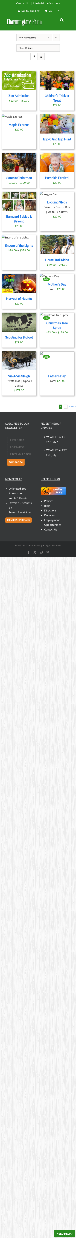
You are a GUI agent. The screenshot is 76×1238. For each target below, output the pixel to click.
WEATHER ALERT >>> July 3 (56, 452)
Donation (49, 515)
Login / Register (30, 10)
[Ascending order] (56, 37)
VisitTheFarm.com (31, 545)
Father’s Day (57, 376)
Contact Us (50, 529)
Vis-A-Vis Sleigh (19, 376)
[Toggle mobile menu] (69, 20)
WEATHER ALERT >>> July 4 (56, 439)
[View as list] (40, 56)
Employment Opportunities (52, 522)
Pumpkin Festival (57, 178)
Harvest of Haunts (19, 298)
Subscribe (16, 462)
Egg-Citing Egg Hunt (57, 139)
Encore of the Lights (19, 245)
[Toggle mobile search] (61, 20)
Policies (48, 501)
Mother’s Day (57, 284)
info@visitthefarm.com (46, 3)
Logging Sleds (57, 202)
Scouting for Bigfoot (19, 337)
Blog (47, 505)
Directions (50, 510)
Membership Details (18, 520)
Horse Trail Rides (57, 260)
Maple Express (19, 125)
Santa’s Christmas (19, 178)
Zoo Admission (19, 96)
